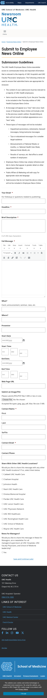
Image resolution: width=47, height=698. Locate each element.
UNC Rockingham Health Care (16, 519)
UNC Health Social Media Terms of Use (13, 640)
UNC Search (42, 3)
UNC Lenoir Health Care (13, 504)
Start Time (6, 346)
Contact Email (9, 443)
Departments (29, 3)
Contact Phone (8, 453)
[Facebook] (2, 633)
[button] (7, 253)
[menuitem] (4, 246)
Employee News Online (14, 42)
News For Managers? (11, 534)
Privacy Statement (30, 676)
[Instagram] (12, 633)
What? (4, 301)
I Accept (23, 693)
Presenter (6, 325)
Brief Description (10, 217)
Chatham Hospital (11, 479)
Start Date (6, 336)
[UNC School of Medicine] (23, 666)
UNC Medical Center (10, 617)
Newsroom (11, 14)
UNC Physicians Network (14, 509)
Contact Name (9, 409)
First (4, 413)
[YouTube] (17, 633)
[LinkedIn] (7, 633)
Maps (19, 3)
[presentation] (4, 247)
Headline (6, 207)
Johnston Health (10, 484)
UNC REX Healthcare (12, 514)
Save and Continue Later (23, 559)
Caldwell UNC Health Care (14, 474)
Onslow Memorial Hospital (14, 494)
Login (42, 676)
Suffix (5, 432)
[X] (22, 633)
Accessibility (10, 3)
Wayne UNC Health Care (14, 529)
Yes (5, 552)
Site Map (4, 648)
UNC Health (30, 10)
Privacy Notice (23, 689)
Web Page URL (8, 381)
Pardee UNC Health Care (14, 499)
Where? (5, 315)
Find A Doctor (8, 622)
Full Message (8, 241)
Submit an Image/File (11, 392)
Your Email (7, 193)
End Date (5, 359)
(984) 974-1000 (8, 597)
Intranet (17, 676)
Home (3, 42)
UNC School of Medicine (13, 10)
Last (4, 423)
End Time (6, 369)
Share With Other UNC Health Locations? (20, 463)
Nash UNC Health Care (13, 489)
